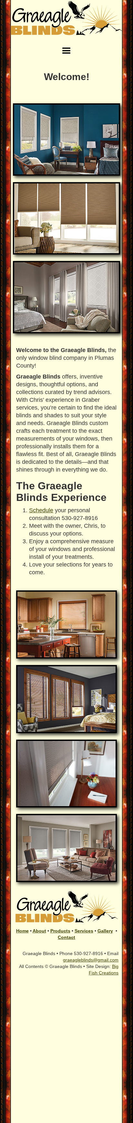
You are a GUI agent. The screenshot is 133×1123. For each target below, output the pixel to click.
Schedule (41, 510)
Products (60, 930)
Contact (66, 937)
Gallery (105, 930)
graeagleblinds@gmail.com (90, 959)
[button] (66, 51)
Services (84, 930)
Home (22, 930)
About (39, 930)
